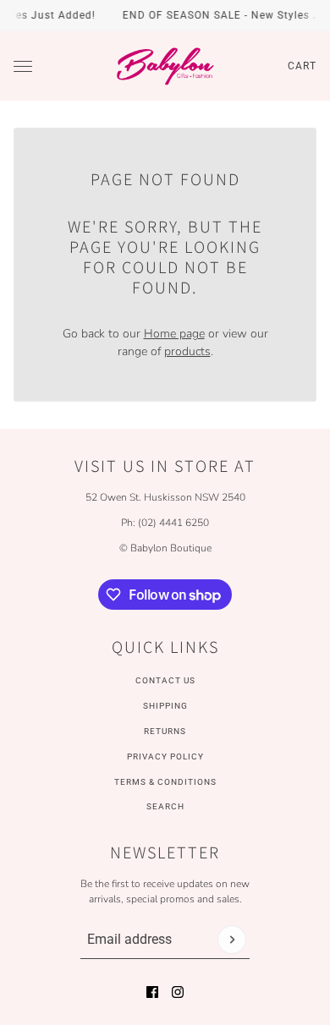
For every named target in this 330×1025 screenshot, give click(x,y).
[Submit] (231, 939)
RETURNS (165, 731)
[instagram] (177, 992)
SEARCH (165, 806)
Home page (174, 334)
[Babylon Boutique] (165, 66)
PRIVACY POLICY (165, 756)
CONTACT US (165, 680)
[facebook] (152, 992)
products (187, 351)
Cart (302, 66)
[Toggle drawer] (23, 66)
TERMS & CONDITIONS (165, 782)
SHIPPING (165, 705)
